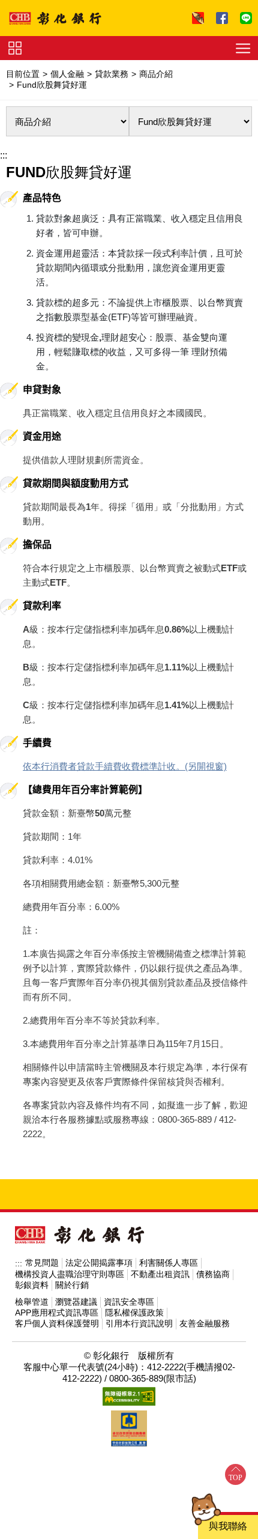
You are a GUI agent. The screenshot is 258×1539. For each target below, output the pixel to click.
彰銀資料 (32, 1285)
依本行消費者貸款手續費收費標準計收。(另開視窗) (125, 766)
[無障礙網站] (129, 1396)
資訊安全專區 (129, 1302)
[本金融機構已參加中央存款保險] (129, 1428)
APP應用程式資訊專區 (56, 1312)
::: (3, 155)
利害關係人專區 (168, 1262)
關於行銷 (72, 1285)
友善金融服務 (204, 1323)
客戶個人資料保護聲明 (57, 1323)
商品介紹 (156, 74)
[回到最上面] (235, 1474)
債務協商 (213, 1274)
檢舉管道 (32, 1302)
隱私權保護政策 (134, 1312)
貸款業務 (111, 74)
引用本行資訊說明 (139, 1323)
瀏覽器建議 (76, 1302)
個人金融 (67, 74)
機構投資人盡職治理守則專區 (69, 1274)
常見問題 (42, 1262)
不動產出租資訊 (160, 1274)
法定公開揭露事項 (99, 1262)
